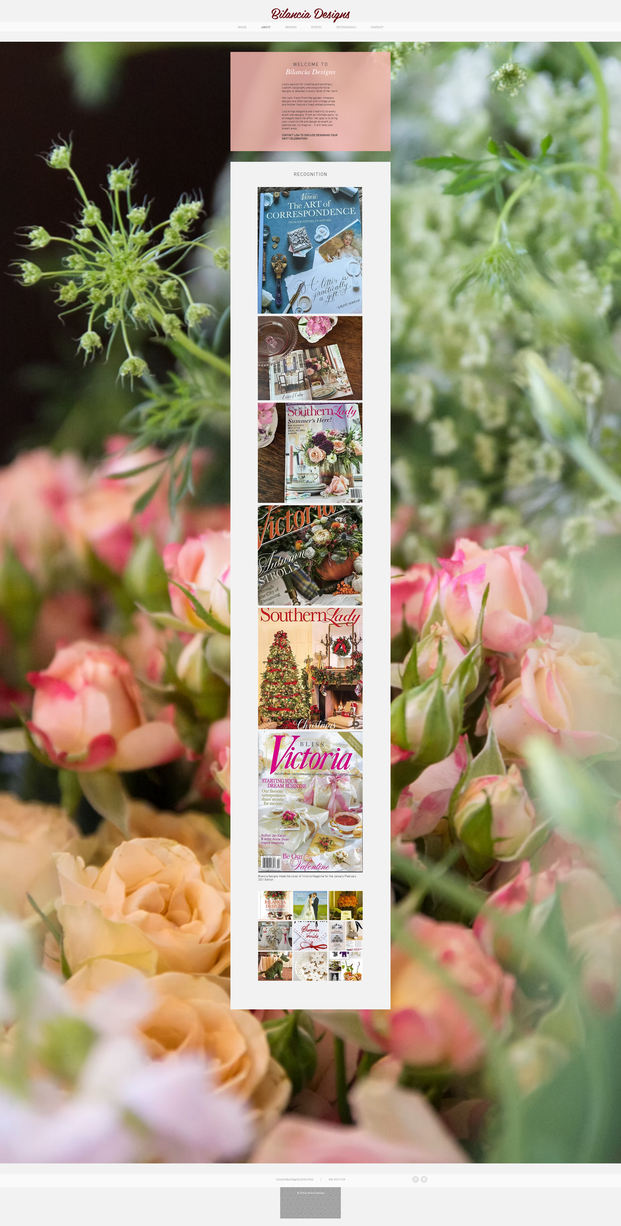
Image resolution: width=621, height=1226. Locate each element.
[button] (275, 905)
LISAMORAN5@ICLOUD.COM (294, 1179)
